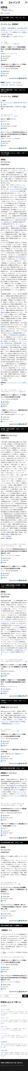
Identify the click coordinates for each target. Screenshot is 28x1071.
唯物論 (13, 335)
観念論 (3, 329)
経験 (21, 28)
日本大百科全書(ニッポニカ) (8, 153)
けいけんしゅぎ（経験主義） (12, 102)
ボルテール (12, 85)
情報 (15, 43)
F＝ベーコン (9, 30)
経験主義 (9, 34)
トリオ (9, 263)
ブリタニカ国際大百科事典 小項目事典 (11, 585)
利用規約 (2, 1062)
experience (8, 82)
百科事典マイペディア (6, 700)
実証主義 (18, 335)
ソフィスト (22, 185)
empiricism (7, 13)
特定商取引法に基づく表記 (10, 1062)
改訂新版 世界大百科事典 (8, 428)
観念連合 (9, 723)
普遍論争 (12, 785)
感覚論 (22, 199)
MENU (2, 2)
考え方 (21, 36)
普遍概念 (17, 228)
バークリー (23, 30)
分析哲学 (12, 652)
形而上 (5, 199)
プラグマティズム (11, 382)
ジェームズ (19, 85)
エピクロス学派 (16, 82)
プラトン (21, 170)
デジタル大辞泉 (5, 17)
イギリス (22, 218)
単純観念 (21, 257)
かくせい (23, 283)
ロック (16, 30)
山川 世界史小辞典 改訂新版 (8, 768)
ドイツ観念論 (4, 222)
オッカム (5, 226)
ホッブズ (16, 794)
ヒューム (3, 32)
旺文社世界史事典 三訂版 (7, 842)
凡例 (18, 43)
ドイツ (12, 333)
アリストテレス (14, 191)
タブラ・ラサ (4, 85)
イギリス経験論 (22, 32)
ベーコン (21, 224)
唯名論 (22, 785)
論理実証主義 (8, 343)
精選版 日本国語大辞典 (6, 89)
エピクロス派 (14, 189)
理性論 (21, 220)
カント (25, 172)
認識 (9, 28)
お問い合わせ (20, 1062)
